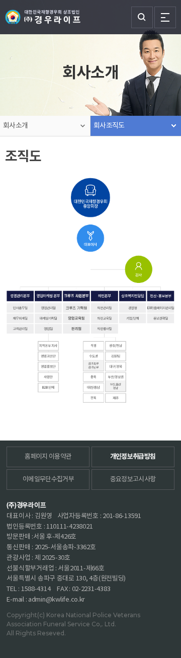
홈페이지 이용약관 (48, 457)
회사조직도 (109, 126)
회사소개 (15, 126)
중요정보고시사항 (133, 479)
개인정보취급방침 (133, 457)
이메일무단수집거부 (48, 479)
